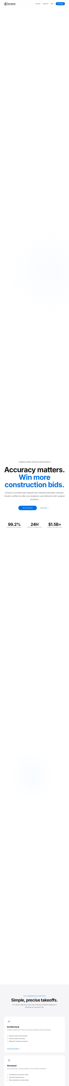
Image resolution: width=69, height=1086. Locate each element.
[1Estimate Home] (9, 4)
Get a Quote (60, 3)
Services (38, 3)
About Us (45, 3)
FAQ (52, 3)
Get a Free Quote (27, 508)
